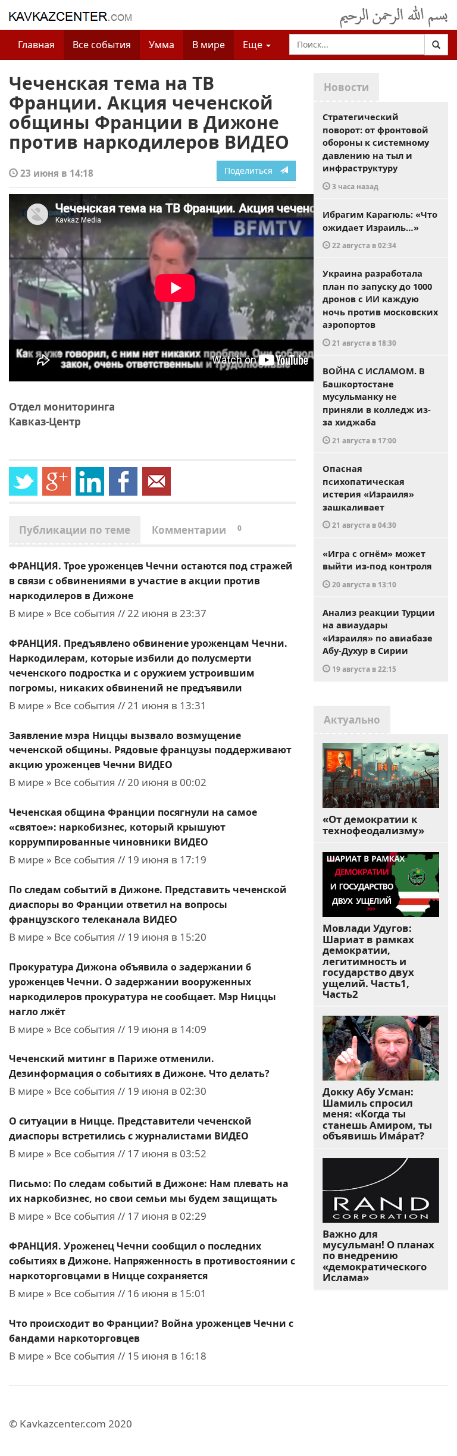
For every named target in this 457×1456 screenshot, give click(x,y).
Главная (36, 44)
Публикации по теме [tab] (74, 530)
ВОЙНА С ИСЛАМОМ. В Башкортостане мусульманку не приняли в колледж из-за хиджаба (377, 405)
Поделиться (252, 170)
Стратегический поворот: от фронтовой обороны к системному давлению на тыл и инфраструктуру (376, 151)
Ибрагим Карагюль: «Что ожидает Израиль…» (380, 229)
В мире (208, 44)
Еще (254, 44)
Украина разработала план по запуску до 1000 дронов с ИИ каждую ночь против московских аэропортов (380, 307)
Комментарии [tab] (197, 530)
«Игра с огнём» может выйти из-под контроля (377, 568)
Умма (161, 44)
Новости (346, 87)
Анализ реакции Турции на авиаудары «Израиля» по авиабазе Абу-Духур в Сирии (379, 640)
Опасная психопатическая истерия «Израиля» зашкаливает (368, 496)
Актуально (352, 720)
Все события (102, 44)
